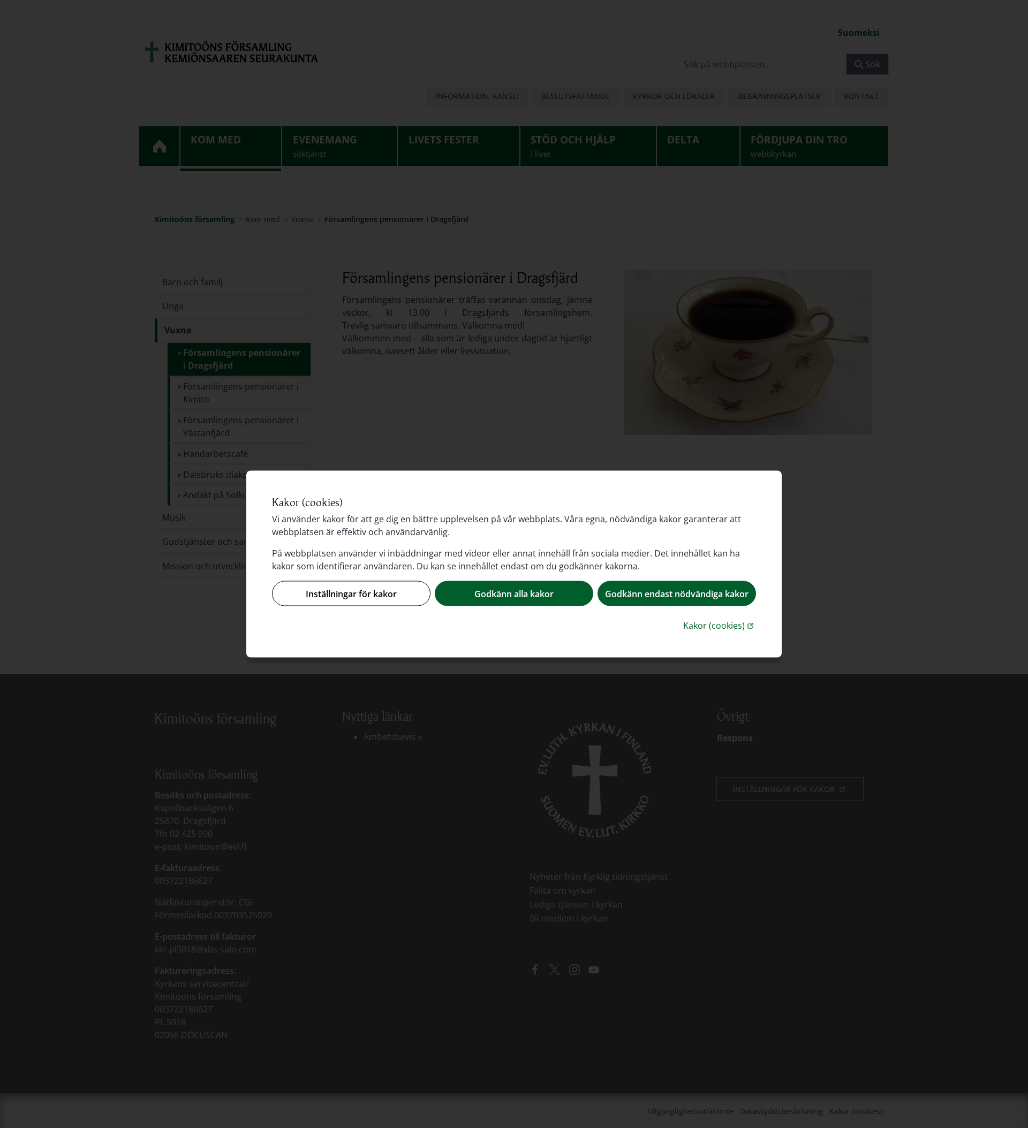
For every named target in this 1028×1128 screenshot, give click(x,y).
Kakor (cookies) (719, 625)
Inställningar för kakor (351, 593)
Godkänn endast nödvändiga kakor (677, 593)
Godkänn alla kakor (514, 593)
